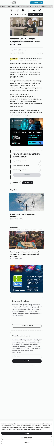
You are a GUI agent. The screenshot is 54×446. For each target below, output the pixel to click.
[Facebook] (11, 10)
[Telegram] (23, 10)
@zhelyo (24, 50)
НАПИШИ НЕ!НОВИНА (27, 326)
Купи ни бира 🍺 (37, 2)
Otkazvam (27, 442)
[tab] (24, 249)
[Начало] (14, 2)
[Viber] (17, 10)
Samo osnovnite (27, 438)
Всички (17, 14)
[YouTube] (34, 10)
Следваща (27, 182)
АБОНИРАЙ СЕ (27, 361)
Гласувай (27, 175)
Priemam (26, 433)
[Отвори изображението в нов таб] (26, 26)
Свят (24, 14)
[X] (28, 10)
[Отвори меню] (10, 2)
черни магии (40, 429)
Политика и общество (35, 14)
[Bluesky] (39, 10)
